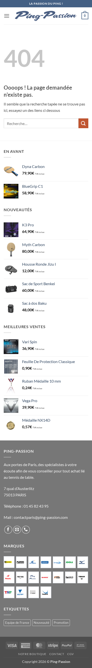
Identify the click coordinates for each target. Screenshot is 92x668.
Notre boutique (32, 654)
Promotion (61, 623)
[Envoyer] (83, 123)
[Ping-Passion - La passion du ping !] (46, 16)
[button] (7, 16)
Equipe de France (17, 623)
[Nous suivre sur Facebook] (8, 530)
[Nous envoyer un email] (17, 530)
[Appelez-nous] (26, 530)
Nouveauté (41, 623)
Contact (56, 654)
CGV (70, 654)
